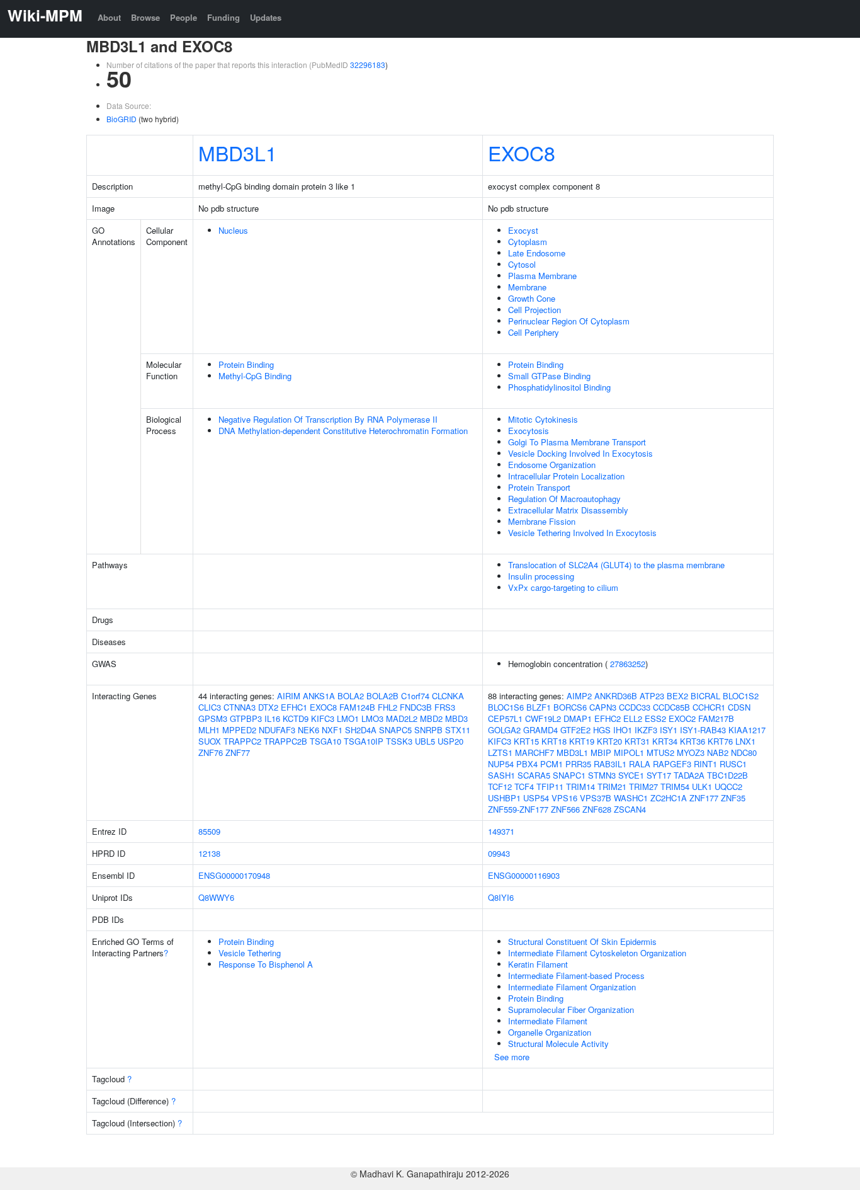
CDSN (739, 707)
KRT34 (664, 741)
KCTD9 (295, 718)
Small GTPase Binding (549, 376)
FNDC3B (416, 707)
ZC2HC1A (668, 798)
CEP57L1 (505, 718)
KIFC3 (322, 718)
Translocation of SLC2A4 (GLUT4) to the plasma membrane (616, 565)
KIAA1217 (747, 730)
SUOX (209, 741)
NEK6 (308, 730)
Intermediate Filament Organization (572, 987)
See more (511, 1057)
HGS (602, 730)
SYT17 (659, 775)
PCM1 (551, 764)
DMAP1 (577, 718)
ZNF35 (733, 798)
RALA (639, 764)
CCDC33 (634, 707)
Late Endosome (536, 253)
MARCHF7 (534, 752)
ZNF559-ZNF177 (518, 809)
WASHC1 (631, 798)
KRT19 (581, 741)
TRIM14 (580, 786)
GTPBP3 (246, 718)
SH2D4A (360, 730)
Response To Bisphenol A (265, 964)
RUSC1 (733, 764)
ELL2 (632, 718)
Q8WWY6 (216, 897)
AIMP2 (579, 696)
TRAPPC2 (242, 741)
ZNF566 (565, 809)
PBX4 (527, 764)
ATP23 (652, 696)
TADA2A (689, 775)
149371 (501, 831)
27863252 (627, 664)
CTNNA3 (239, 707)
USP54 (536, 798)
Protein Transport (539, 487)
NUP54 (501, 764)
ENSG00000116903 (524, 875)
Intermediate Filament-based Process (576, 975)
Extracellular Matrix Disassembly (568, 510)
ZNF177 (703, 798)
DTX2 (268, 707)
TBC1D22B (727, 775)
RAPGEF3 (672, 764)
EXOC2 (682, 718)
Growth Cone (531, 298)
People (183, 17)
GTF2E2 (575, 730)
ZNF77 (237, 752)
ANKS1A (319, 696)
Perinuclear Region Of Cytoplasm (569, 321)
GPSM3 (212, 718)
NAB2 (717, 752)
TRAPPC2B (285, 741)
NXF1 (332, 730)
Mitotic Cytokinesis (543, 419)
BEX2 (677, 696)
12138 (209, 853)
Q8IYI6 (501, 897)
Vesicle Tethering (249, 953)
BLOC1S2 (741, 696)
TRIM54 (674, 786)
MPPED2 (239, 730)
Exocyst (523, 230)
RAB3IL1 (610, 764)
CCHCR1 (709, 707)
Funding (223, 17)
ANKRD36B (615, 696)
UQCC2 (728, 786)
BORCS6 (570, 707)
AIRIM (288, 696)
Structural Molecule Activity (558, 1044)
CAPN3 (602, 707)
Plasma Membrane (542, 276)
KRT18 (554, 741)
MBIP (601, 752)
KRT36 (692, 741)
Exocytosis (528, 431)
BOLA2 (350, 696)
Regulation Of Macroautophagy (564, 499)
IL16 (272, 718)
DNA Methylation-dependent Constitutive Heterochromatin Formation (343, 431)
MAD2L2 (401, 718)
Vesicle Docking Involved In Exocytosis (580, 453)
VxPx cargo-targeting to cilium (563, 587)
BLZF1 (538, 707)
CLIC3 (209, 707)
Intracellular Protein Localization (566, 476)
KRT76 (720, 741)
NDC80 (744, 752)
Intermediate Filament (547, 1021)
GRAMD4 (540, 730)
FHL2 (387, 707)
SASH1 (501, 775)
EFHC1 (294, 707)
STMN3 (602, 775)
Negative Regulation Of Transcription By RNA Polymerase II (328, 419)
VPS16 (564, 798)
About (109, 17)
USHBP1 (504, 798)
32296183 (367, 64)
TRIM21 (611, 786)
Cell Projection (534, 310)
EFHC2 (607, 718)
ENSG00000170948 (234, 875)
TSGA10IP (363, 741)
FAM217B (716, 718)
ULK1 (702, 786)
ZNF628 (596, 809)
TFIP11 (549, 786)
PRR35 (578, 764)
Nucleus (233, 230)
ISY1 (668, 730)
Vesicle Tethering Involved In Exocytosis (582, 533)
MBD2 (431, 718)
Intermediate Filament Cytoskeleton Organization (597, 953)
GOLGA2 (504, 730)
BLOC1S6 (506, 707)
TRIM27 (643, 786)
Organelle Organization (549, 1032)
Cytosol (522, 264)
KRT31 (637, 741)
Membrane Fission (541, 521)
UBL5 (425, 741)
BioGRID (121, 118)
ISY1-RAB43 (703, 730)
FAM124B (357, 707)
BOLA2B (382, 696)
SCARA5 (534, 775)
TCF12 (500, 786)
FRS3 (444, 707)
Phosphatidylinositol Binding (559, 387)
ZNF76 (210, 752)
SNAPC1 (569, 775)
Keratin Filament (538, 964)
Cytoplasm (527, 242)
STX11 (457, 730)
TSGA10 (325, 741)
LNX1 (745, 741)
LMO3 (372, 718)
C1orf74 (415, 696)
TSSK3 (399, 741)
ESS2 (655, 718)
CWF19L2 (543, 718)
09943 (499, 853)
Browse (145, 17)
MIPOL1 (629, 752)
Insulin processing (541, 576)
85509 (209, 831)
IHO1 (622, 730)
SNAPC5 (395, 730)
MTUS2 (660, 752)
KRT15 (526, 741)
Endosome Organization (552, 465)
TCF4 (524, 786)
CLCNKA (448, 696)
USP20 (450, 741)
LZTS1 (500, 752)
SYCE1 (631, 775)
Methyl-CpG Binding (254, 376)
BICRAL (705, 696)
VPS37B (595, 798)
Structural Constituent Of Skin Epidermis (582, 941)
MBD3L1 (237, 152)
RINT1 (705, 764)
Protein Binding (246, 364)
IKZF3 (646, 730)
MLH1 (209, 730)
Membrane (527, 287)
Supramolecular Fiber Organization (571, 1010)
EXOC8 (521, 152)
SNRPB (428, 730)
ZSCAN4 (630, 809)
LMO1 (348, 718)
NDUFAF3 (277, 730)
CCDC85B (671, 707)
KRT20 (609, 741)
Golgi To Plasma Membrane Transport (577, 442)
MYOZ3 (690, 752)
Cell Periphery (533, 332)
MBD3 (456, 718)
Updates (265, 17)
